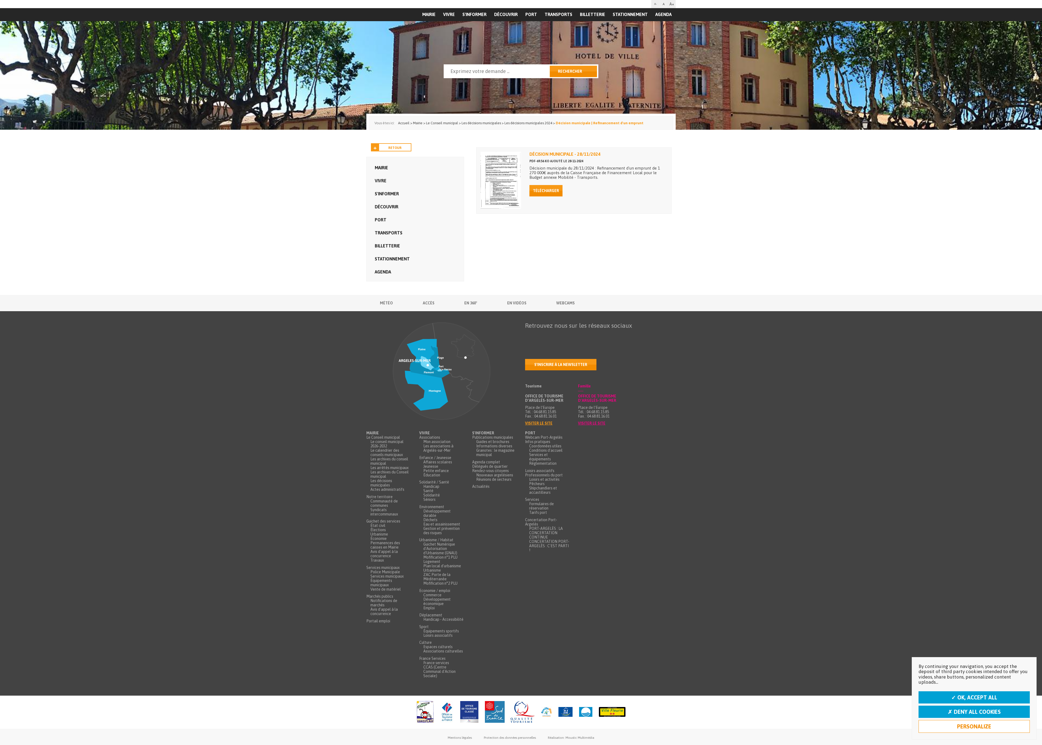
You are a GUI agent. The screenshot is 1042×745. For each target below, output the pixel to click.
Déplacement (430, 615)
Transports (558, 14)
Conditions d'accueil (546, 450)
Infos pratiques (537, 442)
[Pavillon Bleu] (585, 712)
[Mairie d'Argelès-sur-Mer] (399, 26)
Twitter (540, 336)
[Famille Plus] (546, 712)
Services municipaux (383, 567)
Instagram (575, 336)
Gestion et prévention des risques (441, 530)
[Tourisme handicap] (565, 712)
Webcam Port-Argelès (544, 437)
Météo (386, 303)
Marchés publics (379, 596)
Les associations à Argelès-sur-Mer (438, 448)
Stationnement (630, 14)
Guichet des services (383, 521)
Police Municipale (385, 572)
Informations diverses (494, 446)
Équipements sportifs (441, 631)
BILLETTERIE (592, 14)
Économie (378, 538)
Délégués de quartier (490, 466)
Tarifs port (538, 512)
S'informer (474, 14)
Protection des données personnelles (510, 738)
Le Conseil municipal (383, 437)
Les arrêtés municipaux (389, 468)
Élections (378, 530)
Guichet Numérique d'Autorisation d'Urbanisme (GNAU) (440, 548)
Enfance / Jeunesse (435, 458)
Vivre (449, 14)
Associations (429, 437)
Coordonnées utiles (545, 446)
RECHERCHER (570, 71)
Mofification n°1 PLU (440, 557)
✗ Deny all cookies (974, 712)
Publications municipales (492, 437)
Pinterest (597, 336)
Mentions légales (460, 738)
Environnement (431, 507)
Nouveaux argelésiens (494, 475)
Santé (428, 491)
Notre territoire (379, 497)
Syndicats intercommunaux (384, 512)
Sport (424, 627)
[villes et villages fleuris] (612, 712)
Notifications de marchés (383, 602)
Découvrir (506, 14)
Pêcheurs (537, 484)
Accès (428, 303)
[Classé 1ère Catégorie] (469, 712)
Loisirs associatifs (438, 635)
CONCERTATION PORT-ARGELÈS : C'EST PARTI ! (549, 545)
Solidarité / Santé (434, 482)
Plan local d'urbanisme (442, 566)
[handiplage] (425, 712)
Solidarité (431, 495)
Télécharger (546, 191)
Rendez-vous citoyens (490, 471)
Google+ (586, 336)
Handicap (431, 486)
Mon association (436, 442)
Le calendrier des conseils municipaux (386, 452)
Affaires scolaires (437, 462)
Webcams (565, 303)
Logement (431, 561)
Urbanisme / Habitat (436, 540)
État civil (377, 525)
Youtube (552, 336)
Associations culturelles (443, 651)
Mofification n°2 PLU (440, 583)
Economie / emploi (434, 590)
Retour (395, 148)
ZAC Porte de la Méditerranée (436, 576)
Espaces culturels (438, 647)
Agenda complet (486, 462)
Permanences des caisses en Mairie (385, 545)
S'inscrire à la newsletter (560, 364)
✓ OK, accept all (974, 697)
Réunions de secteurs (494, 479)
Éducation (431, 475)
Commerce (432, 595)
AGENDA (663, 14)
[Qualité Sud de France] (510, 712)
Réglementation (543, 463)
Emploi (429, 608)
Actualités (481, 486)
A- (655, 3)
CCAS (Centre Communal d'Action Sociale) (439, 671)
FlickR (563, 336)
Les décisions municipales (381, 483)
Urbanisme (379, 534)
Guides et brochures (492, 442)
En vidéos (516, 303)
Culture (425, 642)
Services (532, 499)
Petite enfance (436, 471)
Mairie (381, 167)
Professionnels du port (544, 475)
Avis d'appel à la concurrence (384, 553)
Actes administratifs (387, 489)
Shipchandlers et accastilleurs (543, 490)
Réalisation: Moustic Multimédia (571, 738)
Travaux (377, 560)
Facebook (529, 336)
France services (436, 663)
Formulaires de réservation (541, 506)
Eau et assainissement (441, 524)
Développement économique (437, 601)
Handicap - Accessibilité (443, 619)
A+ (671, 4)
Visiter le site (538, 423)
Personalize (974, 726)
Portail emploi (378, 621)
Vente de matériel (385, 589)
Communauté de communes (384, 503)
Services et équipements (540, 457)
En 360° (470, 303)
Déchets (430, 520)
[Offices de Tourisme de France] (447, 712)
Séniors (429, 499)
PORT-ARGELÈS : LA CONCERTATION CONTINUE (546, 532)
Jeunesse (430, 466)
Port (531, 14)
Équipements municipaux (381, 582)
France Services (432, 658)
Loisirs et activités (544, 479)
